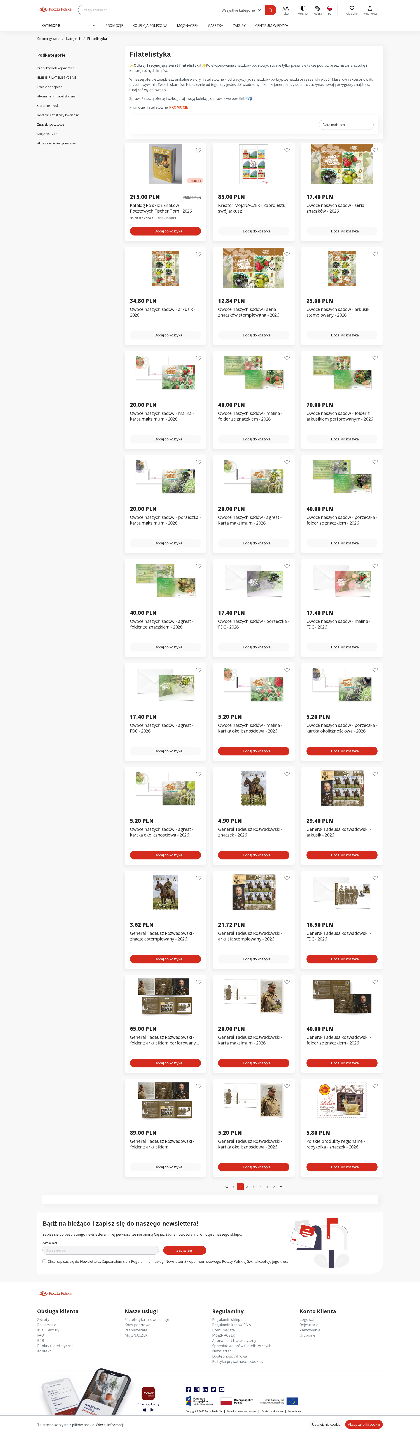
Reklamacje (46, 1324)
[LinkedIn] (205, 1389)
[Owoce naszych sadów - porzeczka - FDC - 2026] (253, 580)
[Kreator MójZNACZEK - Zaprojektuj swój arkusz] (253, 164)
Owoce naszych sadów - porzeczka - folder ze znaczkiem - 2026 (341, 520)
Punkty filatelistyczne (55, 1345)
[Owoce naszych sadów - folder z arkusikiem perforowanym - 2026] (342, 372)
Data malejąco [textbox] (334, 124)
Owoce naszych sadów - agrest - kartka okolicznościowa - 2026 (161, 832)
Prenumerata (136, 1330)
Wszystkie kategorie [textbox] (238, 10)
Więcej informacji (110, 1424)
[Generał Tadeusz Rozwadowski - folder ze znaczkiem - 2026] (342, 996)
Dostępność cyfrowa (229, 1356)
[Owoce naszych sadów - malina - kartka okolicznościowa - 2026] (253, 684)
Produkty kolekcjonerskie (56, 68)
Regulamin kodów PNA (231, 1324)
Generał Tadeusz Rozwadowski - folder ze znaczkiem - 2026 (338, 1040)
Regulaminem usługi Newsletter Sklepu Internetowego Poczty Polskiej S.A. (192, 1261)
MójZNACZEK (47, 134)
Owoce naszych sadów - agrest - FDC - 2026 (161, 728)
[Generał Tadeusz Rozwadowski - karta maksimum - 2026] (253, 996)
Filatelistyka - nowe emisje (147, 1319)
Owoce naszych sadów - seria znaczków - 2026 (335, 208)
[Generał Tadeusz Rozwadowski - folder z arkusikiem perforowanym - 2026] (165, 996)
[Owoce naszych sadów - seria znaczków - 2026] (342, 164)
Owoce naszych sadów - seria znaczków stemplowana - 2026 (248, 312)
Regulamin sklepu (227, 1319)
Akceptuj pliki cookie (364, 1424)
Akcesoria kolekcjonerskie (56, 143)
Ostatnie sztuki (48, 106)
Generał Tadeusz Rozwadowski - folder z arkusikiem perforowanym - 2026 (165, 1040)
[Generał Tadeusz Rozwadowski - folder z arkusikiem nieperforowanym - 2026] (165, 1100)
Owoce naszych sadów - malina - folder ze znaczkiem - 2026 (250, 416)
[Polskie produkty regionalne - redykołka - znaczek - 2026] (342, 1100)
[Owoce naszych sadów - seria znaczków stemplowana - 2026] (253, 268)
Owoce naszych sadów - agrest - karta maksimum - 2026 (250, 520)
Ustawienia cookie (326, 1424)
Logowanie (309, 1319)
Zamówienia (310, 1330)
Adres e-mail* (50, 1243)
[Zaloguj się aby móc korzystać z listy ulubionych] (198, 150)
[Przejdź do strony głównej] (55, 9)
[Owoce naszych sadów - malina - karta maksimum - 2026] (165, 372)
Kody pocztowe (137, 1324)
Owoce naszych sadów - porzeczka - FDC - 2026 (253, 624)
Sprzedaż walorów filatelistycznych (241, 1345)
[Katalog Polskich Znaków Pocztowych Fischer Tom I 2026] (165, 164)
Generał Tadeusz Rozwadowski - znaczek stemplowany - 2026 (162, 936)
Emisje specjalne (49, 87)
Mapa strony (294, 1411)
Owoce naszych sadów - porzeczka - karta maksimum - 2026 (165, 520)
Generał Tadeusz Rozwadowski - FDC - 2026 (338, 936)
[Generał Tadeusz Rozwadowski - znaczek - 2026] (253, 788)
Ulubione (307, 1335)
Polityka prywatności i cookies (237, 1361)
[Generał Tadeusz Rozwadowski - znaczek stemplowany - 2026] (165, 892)
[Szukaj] (270, 10)
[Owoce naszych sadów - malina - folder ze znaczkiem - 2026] (253, 372)
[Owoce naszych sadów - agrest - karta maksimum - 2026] (253, 476)
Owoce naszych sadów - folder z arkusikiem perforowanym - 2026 (339, 416)
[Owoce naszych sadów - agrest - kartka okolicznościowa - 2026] (165, 788)
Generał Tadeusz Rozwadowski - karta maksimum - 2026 (250, 1040)
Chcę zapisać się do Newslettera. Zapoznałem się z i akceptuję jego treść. (168, 1261)
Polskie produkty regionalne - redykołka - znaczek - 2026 (335, 1144)
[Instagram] (197, 1389)
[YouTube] (221, 1389)
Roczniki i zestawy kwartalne (58, 115)
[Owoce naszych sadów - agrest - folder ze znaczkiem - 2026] (165, 580)
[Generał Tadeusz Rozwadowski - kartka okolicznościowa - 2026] (253, 1100)
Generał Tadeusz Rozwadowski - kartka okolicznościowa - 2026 (250, 1144)
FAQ (40, 1335)
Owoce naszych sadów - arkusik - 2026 (162, 312)
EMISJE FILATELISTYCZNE (56, 77)
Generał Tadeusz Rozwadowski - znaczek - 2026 (250, 832)
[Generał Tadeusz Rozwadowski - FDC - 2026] (342, 892)
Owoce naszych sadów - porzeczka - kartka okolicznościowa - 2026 (341, 728)
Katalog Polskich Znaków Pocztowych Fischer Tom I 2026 (161, 208)
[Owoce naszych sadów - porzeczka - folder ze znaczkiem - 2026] (342, 476)
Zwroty (43, 1319)
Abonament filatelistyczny (56, 96)
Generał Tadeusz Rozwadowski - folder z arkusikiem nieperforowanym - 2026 (162, 1144)
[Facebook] (188, 1389)
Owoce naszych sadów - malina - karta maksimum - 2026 (162, 416)
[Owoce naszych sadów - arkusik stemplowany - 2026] (342, 268)
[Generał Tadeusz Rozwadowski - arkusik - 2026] (342, 788)
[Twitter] (213, 1389)
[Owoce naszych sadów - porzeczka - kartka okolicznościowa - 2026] (342, 684)
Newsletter (221, 1351)
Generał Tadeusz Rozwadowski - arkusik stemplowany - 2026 (250, 936)
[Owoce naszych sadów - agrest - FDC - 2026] (165, 684)
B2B (40, 1340)
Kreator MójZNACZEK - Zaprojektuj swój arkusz (252, 208)
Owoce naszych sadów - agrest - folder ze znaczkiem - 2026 (161, 624)
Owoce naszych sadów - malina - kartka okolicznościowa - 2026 (250, 728)
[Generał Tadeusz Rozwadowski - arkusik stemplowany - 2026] (253, 892)
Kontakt (44, 1351)
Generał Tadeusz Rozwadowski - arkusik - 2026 (338, 832)
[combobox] (241, 10)
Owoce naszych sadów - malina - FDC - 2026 (338, 624)
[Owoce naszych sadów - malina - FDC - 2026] (342, 580)
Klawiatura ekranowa (272, 1411)
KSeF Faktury (48, 1330)
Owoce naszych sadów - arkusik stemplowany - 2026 (337, 312)
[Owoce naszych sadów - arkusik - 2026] (165, 268)
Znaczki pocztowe (50, 124)
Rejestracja (309, 1324)
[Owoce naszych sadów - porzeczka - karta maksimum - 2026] (165, 476)
